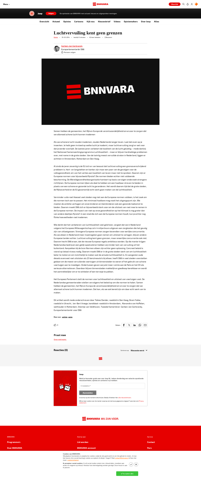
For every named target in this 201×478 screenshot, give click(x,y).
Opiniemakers (131, 21)
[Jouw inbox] (187, 4)
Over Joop (146, 21)
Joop (40, 13)
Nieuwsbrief (104, 21)
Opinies (67, 21)
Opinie (56, 37)
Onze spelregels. (60, 339)
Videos (117, 21)
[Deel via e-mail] (145, 325)
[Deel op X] (129, 325)
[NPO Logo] (196, 4)
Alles (156, 21)
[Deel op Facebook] (124, 325)
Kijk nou (91, 21)
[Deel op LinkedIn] (134, 325)
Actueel (56, 21)
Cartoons (78, 21)
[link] (57, 49)
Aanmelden (88, 393)
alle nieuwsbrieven (124, 397)
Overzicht (44, 21)
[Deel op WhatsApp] (140, 325)
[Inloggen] (192, 4)
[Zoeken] (183, 4)
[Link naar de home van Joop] (31, 13)
